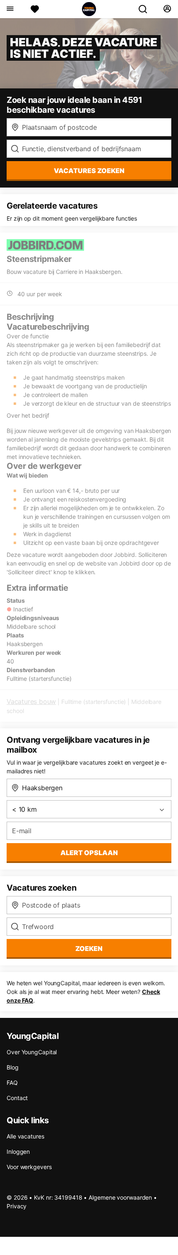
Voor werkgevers (29, 1166)
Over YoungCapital (32, 1051)
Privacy (16, 1206)
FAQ (12, 1082)
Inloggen (18, 1151)
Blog (13, 1067)
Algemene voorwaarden (120, 1197)
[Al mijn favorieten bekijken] (34, 9)
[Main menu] (10, 9)
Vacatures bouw (31, 701)
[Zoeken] (146, 9)
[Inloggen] (167, 9)
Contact (17, 1097)
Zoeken (89, 948)
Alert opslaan (89, 853)
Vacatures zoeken (89, 170)
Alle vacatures (25, 1136)
